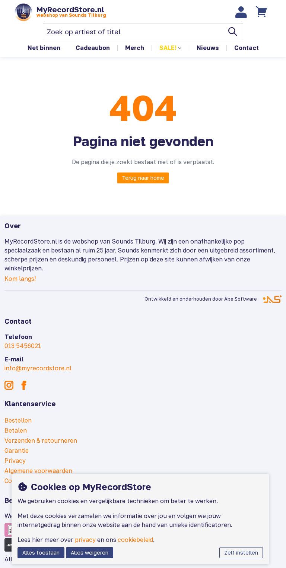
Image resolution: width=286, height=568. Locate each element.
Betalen (15, 430)
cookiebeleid (135, 539)
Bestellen (18, 420)
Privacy (15, 460)
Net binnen (44, 47)
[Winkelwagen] (262, 12)
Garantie (16, 450)
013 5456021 (22, 345)
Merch (134, 47)
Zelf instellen (241, 552)
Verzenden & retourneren (40, 440)
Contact (246, 47)
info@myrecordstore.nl (38, 368)
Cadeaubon (93, 47)
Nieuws (208, 47)
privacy (85, 539)
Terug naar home (143, 178)
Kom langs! (20, 278)
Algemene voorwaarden (38, 470)
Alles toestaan (41, 552)
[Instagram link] (8, 385)
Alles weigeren (89, 552)
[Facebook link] (23, 385)
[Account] (241, 12)
